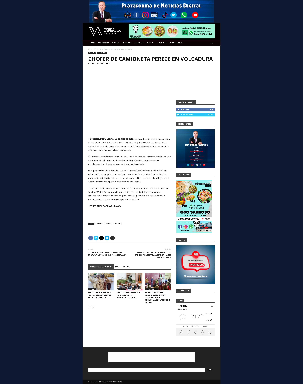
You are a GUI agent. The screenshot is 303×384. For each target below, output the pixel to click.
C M (92, 63)
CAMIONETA (99, 224)
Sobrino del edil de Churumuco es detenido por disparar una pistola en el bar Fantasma (152, 255)
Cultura (92, 289)
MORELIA (115, 43)
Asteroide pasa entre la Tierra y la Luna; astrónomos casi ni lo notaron (107, 253)
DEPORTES (139, 43)
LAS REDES (162, 43)
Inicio (90, 49)
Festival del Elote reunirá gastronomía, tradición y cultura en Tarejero (99, 295)
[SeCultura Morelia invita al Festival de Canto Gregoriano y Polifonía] (129, 281)
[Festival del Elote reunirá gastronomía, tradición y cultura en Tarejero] (101, 281)
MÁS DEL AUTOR (122, 267)
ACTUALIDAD (175, 43)
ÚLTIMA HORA (102, 53)
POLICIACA (127, 43)
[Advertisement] (129, 131)
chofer (108, 224)
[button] (212, 43)
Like (211, 109)
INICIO (92, 43)
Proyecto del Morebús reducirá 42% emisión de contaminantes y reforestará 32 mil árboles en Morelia (157, 297)
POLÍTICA (150, 43)
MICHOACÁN (103, 43)
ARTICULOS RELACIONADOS (101, 267)
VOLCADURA (116, 224)
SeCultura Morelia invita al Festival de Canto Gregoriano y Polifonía (129, 295)
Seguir (210, 114)
